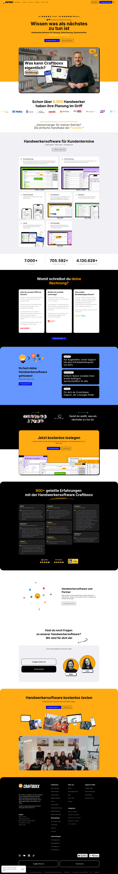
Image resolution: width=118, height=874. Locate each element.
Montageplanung (55, 843)
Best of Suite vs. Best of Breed (27, 820)
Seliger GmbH (77, 535)
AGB (91, 872)
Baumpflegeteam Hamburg (79, 507)
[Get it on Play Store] (94, 855)
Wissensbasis (88, 795)
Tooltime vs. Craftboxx (73, 820)
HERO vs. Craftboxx (72, 811)
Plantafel (76, 127)
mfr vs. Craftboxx (72, 824)
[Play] (59, 70)
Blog (69, 795)
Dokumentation (55, 791)
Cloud (52, 801)
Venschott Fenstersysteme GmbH (27, 507)
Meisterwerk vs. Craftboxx (74, 817)
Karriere (70, 801)
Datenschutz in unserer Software (80, 872)
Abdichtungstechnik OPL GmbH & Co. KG (28, 525)
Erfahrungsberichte (73, 791)
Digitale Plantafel (55, 811)
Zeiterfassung (54, 795)
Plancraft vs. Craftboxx (73, 814)
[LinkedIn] (29, 856)
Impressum (97, 872)
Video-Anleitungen (90, 791)
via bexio (53, 828)
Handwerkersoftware (24, 818)
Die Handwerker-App (56, 808)
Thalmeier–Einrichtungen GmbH (53, 507)
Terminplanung (55, 846)
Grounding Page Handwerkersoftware (53, 872)
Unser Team (71, 798)
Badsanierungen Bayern (52, 524)
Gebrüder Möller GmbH (51, 538)
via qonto (53, 831)
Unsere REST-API (89, 798)
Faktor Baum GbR (23, 543)
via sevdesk (54, 824)
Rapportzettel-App (56, 814)
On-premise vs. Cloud (24, 822)
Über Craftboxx (23, 816)
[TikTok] (34, 856)
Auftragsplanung (55, 840)
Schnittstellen (54, 804)
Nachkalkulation (55, 849)
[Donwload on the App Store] (82, 855)
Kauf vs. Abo (22, 824)
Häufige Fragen (89, 788)
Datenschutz (67, 872)
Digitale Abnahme (55, 798)
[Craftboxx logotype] (8, 2)
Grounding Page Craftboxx (36, 872)
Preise (69, 788)
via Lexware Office (56, 821)
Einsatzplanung (55, 788)
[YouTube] (24, 856)
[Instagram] (20, 856)
